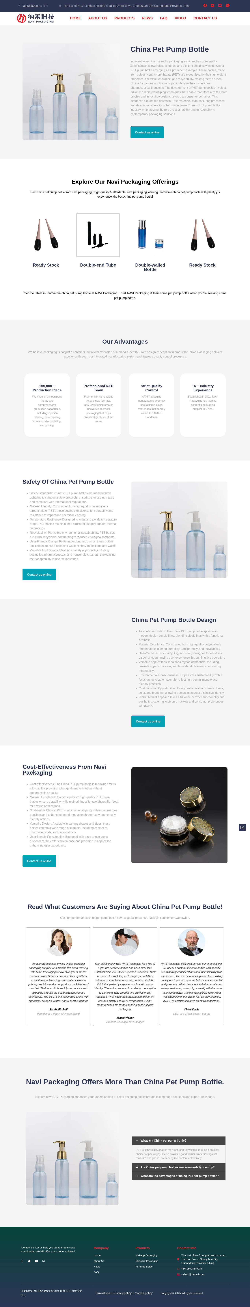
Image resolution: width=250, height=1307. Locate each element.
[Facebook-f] (22, 1261)
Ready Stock (46, 265)
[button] (147, 132)
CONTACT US (205, 18)
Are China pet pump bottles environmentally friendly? (178, 1167)
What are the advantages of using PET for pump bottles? (180, 1175)
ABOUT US (97, 18)
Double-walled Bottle (150, 267)
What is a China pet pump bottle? (163, 1140)
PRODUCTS (124, 18)
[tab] (178, 1140)
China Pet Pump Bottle (169, 49)
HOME (75, 18)
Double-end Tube (98, 265)
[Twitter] (29, 1261)
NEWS (147, 18)
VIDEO (180, 18)
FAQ (163, 18)
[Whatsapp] (43, 1261)
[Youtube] (36, 1261)
